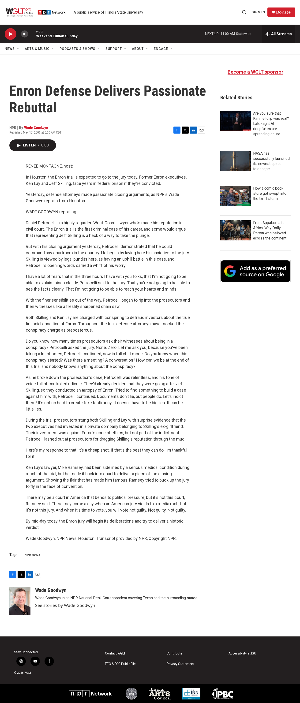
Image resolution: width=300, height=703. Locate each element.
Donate (283, 12)
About (138, 49)
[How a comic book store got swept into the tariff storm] (235, 196)
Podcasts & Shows (77, 49)
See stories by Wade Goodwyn (65, 605)
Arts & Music (37, 49)
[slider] (32, 33)
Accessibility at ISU (242, 653)
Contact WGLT (115, 653)
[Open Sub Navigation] (18, 49)
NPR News (32, 555)
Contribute (174, 653)
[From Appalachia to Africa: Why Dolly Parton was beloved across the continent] (235, 230)
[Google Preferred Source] (255, 271)
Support (113, 49)
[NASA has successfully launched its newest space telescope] (235, 161)
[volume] (25, 34)
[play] (10, 34)
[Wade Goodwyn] (19, 601)
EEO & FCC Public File (120, 664)
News (10, 49)
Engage (161, 49)
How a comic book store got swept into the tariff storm (269, 193)
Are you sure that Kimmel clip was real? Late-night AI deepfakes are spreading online (271, 123)
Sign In (258, 12)
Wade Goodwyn (36, 127)
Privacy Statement (180, 664)
